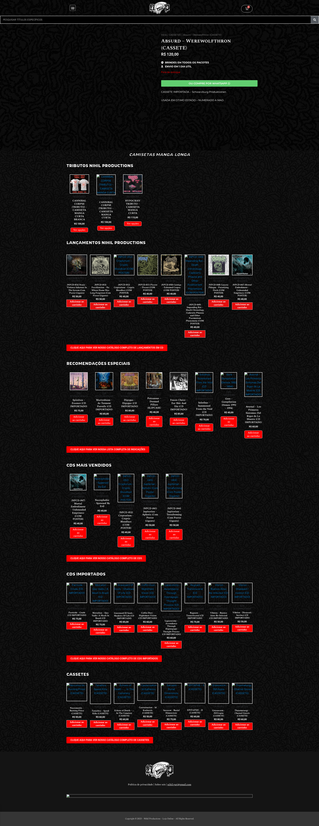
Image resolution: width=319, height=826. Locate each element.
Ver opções (79, 230)
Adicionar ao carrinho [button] (77, 303)
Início (164, 35)
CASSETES (175, 35)
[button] (73, 8)
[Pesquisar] (315, 19)
